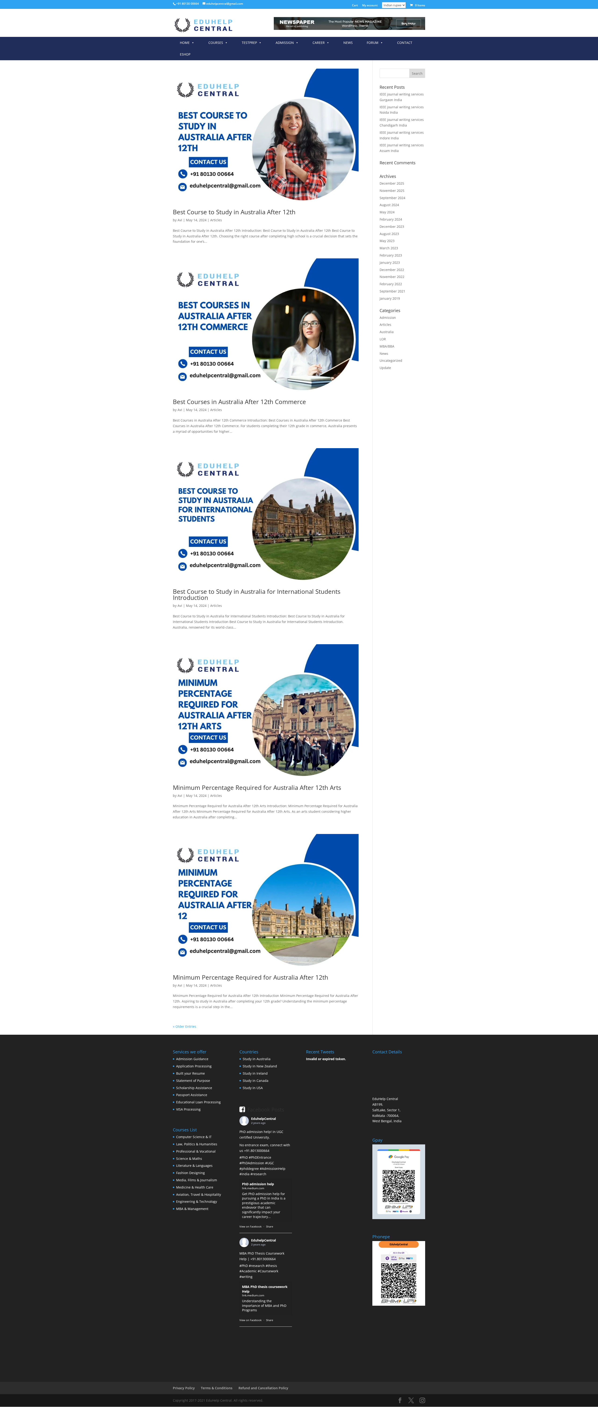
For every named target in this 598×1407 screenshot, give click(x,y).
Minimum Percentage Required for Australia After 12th (250, 977)
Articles (216, 220)
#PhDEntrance (260, 1157)
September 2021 (392, 291)
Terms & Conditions (216, 1388)
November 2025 (392, 190)
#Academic (248, 1271)
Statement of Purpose (193, 1080)
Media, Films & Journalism (196, 1180)
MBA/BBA (387, 346)
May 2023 (387, 241)
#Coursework (268, 1271)
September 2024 (392, 198)
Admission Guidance (192, 1059)
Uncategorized (391, 360)
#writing (246, 1276)
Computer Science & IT (194, 1137)
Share (269, 1226)
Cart (355, 5)
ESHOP (185, 54)
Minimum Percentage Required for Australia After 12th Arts (257, 787)
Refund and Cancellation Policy (263, 1388)
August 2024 (389, 205)
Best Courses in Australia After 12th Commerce (239, 401)
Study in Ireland (255, 1073)
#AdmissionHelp (272, 1168)
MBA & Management (192, 1209)
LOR (383, 339)
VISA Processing (188, 1109)
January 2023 (390, 262)
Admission (285, 42)
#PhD (243, 1157)
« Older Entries (184, 1026)
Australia (387, 332)
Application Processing (194, 1066)
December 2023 (392, 226)
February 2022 (391, 284)
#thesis (271, 1265)
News (348, 42)
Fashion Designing (190, 1173)
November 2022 (392, 276)
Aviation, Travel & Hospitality (198, 1194)
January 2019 (390, 298)
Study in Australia (257, 1059)
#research (258, 1174)
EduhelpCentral (263, 1118)
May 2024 (387, 212)
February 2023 (391, 255)
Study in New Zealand (260, 1066)
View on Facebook (250, 1226)
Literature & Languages (194, 1165)
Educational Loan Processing (198, 1102)
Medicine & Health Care (194, 1187)
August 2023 (389, 234)
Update (385, 368)
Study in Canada (255, 1080)
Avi (180, 220)
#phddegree (249, 1168)
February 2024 (391, 219)
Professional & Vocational (196, 1151)
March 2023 (389, 248)
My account (370, 5)
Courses (215, 42)
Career (319, 42)
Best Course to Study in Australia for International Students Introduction (256, 594)
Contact (404, 42)
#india (244, 1174)
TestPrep (249, 42)
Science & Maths (189, 1158)
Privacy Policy (184, 1388)
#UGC (269, 1163)
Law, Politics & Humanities (196, 1144)
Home (185, 42)
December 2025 (392, 183)
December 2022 (392, 269)
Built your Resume (190, 1073)
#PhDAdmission (251, 1163)
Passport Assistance (191, 1095)
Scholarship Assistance (194, 1088)
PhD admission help (258, 1184)
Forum (372, 42)
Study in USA (253, 1088)
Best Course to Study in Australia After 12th (234, 212)
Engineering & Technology (196, 1201)
